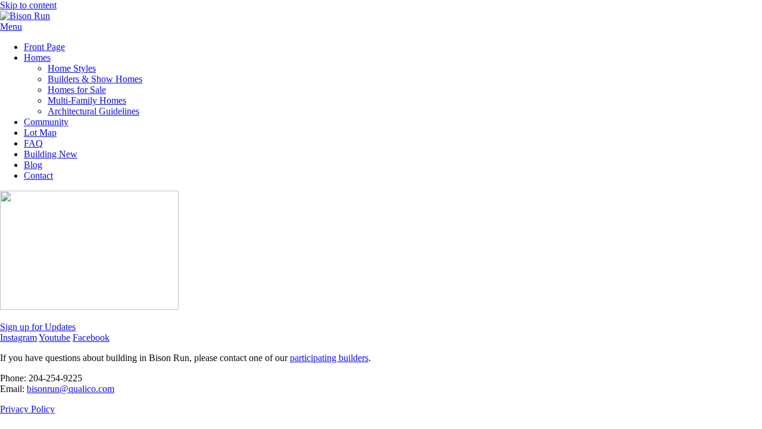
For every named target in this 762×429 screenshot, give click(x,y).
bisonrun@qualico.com (70, 389)
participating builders (329, 358)
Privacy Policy (27, 409)
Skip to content (28, 5)
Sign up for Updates (38, 327)
